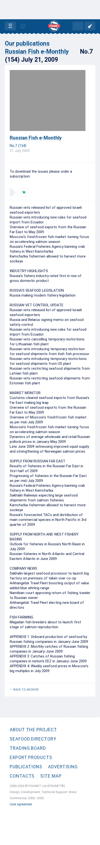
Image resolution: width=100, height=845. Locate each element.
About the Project (33, 729)
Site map (50, 775)
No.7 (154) (18, 145)
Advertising (63, 766)
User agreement (21, 804)
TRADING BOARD (28, 748)
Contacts (22, 775)
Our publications (27, 43)
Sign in (90, 26)
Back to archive (26, 689)
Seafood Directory (33, 738)
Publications (26, 766)
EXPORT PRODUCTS (31, 757)
